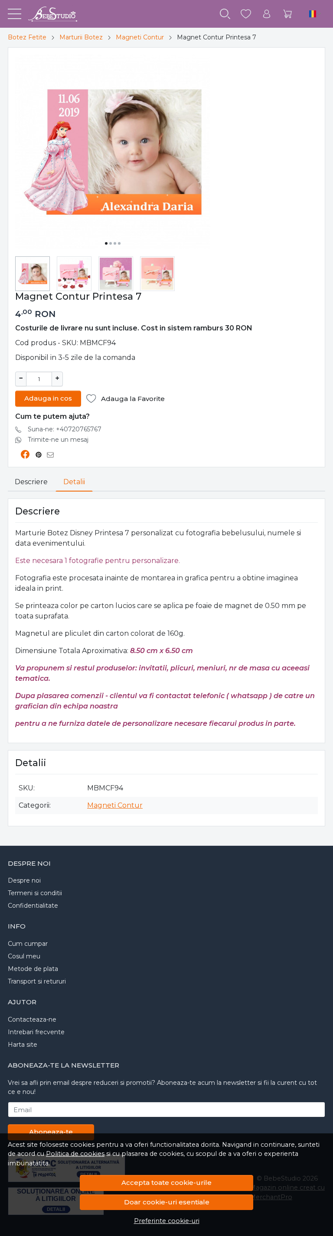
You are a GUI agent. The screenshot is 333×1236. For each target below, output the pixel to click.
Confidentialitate (33, 905)
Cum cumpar (28, 944)
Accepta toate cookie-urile (166, 1182)
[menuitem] (32, 273)
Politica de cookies (75, 1154)
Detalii (74, 482)
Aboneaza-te (51, 1132)
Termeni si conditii (35, 893)
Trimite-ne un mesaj (58, 439)
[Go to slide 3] (115, 243)
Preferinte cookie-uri (166, 1221)
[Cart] (287, 14)
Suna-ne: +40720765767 (64, 429)
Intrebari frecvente (36, 1032)
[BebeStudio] (49, 14)
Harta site (22, 1044)
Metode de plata (33, 969)
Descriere (31, 482)
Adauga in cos (48, 398)
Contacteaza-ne (32, 1019)
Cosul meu (24, 956)
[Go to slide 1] (106, 243)
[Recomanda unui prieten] (53, 455)
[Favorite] (246, 14)
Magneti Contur (140, 37)
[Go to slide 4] (119, 243)
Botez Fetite (27, 37)
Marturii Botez (81, 37)
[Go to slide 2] (110, 243)
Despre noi (24, 880)
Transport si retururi (37, 981)
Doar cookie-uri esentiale (166, 1202)
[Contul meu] (266, 14)
